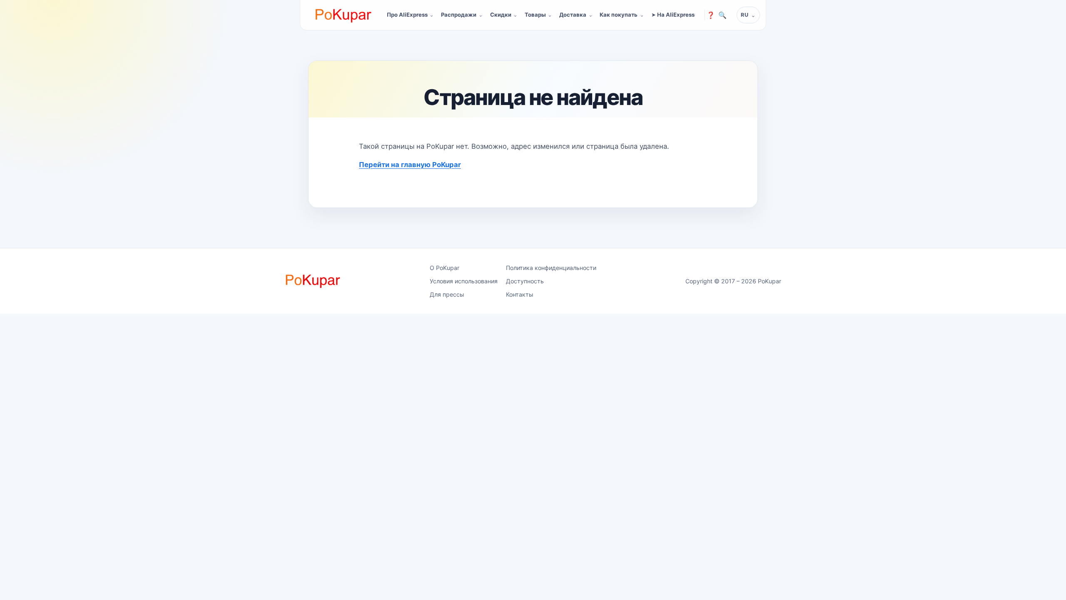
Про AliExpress (407, 14)
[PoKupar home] (343, 15)
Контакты (519, 294)
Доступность (525, 281)
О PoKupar (444, 267)
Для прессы (447, 294)
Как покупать (619, 14)
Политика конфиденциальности (551, 267)
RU (744, 15)
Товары (535, 14)
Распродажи (458, 14)
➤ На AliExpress (673, 14)
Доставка (572, 14)
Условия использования (464, 281)
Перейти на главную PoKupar (410, 164)
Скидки (500, 14)
